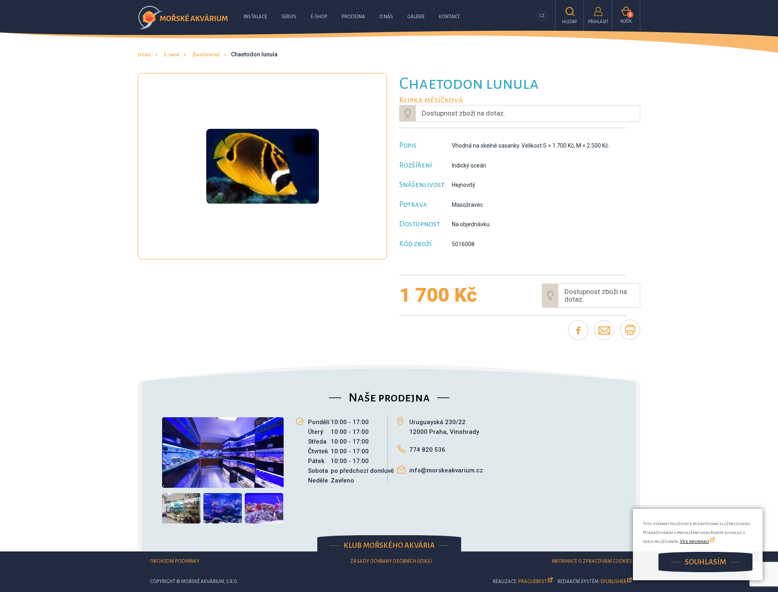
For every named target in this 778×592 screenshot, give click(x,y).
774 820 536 (427, 449)
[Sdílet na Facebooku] (578, 330)
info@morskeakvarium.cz (446, 470)
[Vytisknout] (630, 330)
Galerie (416, 16)
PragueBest (532, 581)
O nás (386, 16)
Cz (542, 15)
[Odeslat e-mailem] (604, 330)
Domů (144, 55)
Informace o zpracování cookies (592, 561)
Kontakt (449, 16)
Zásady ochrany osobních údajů (391, 561)
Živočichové (206, 55)
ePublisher (613, 581)
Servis (288, 16)
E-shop (319, 16)
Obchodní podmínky (174, 561)
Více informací (694, 541)
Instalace (255, 16)
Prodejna (353, 16)
